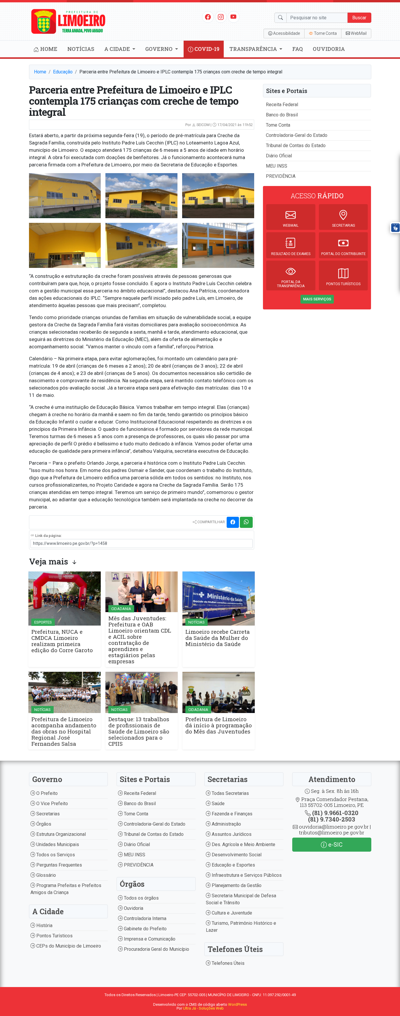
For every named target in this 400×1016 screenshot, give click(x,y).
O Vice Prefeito (51, 803)
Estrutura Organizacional (60, 834)
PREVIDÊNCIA (280, 176)
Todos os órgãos (141, 898)
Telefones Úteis (228, 963)
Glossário (45, 875)
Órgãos (43, 824)
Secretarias (47, 814)
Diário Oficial (279, 156)
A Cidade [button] (117, 48)
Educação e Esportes (233, 865)
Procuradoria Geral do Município (156, 949)
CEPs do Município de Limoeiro (68, 946)
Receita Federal (282, 104)
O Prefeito (46, 793)
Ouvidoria (329, 48)
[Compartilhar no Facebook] (233, 522)
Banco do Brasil (282, 115)
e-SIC (335, 844)
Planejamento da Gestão (236, 885)
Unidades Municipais (57, 844)
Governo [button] (159, 48)
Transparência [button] (253, 48)
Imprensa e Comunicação (149, 939)
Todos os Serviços (55, 854)
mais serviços (317, 299)
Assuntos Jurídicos (231, 834)
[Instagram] (221, 16)
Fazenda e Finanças (231, 814)
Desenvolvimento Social (236, 854)
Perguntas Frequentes (58, 865)
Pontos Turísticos (54, 935)
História (43, 925)
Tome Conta (278, 125)
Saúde (218, 803)
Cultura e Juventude (231, 913)
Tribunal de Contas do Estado (296, 145)
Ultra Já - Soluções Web (203, 1008)
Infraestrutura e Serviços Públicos (246, 875)
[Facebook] (208, 16)
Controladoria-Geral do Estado (296, 135)
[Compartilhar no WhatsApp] (246, 522)
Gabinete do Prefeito (145, 928)
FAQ (297, 48)
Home (48, 48)
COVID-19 (206, 48)
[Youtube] (233, 16)
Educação (63, 72)
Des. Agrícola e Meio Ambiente (243, 844)
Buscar (359, 17)
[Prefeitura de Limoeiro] (68, 21)
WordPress (237, 1004)
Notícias (80, 48)
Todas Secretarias (230, 793)
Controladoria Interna (144, 918)
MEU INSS (276, 166)
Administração (226, 824)
